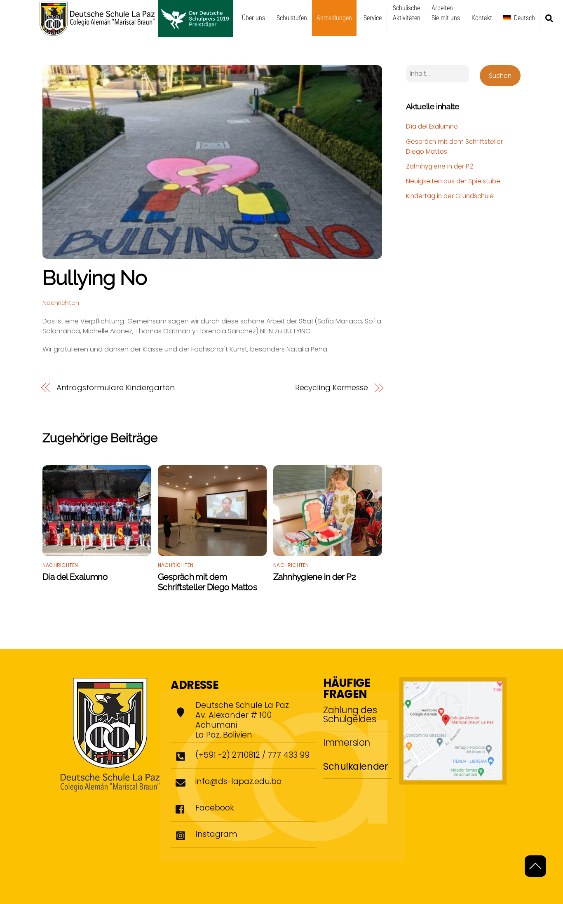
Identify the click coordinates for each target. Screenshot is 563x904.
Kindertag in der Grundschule (450, 196)
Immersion (346, 742)
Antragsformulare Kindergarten (115, 388)
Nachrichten (60, 303)
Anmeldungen (334, 18)
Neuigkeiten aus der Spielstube (453, 181)
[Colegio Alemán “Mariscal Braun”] (136, 33)
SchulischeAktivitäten (406, 13)
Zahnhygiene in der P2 (314, 576)
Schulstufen (292, 18)
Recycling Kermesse (331, 388)
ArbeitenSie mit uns (446, 13)
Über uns (253, 18)
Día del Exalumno (75, 576)
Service (373, 18)
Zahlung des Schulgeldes (350, 714)
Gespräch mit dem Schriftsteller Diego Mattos (207, 581)
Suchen (500, 75)
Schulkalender (355, 766)
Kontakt (482, 18)
